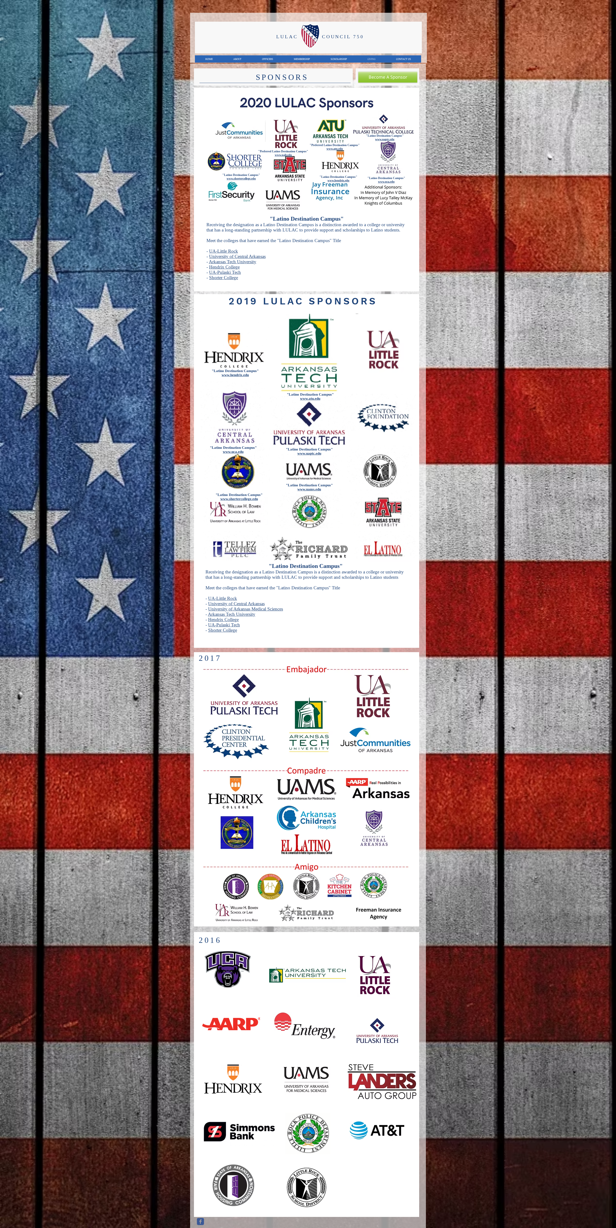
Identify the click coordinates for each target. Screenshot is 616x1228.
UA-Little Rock (223, 251)
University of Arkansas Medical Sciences (245, 608)
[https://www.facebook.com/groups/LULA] (200, 1221)
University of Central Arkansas (237, 256)
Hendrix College (224, 267)
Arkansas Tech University (232, 261)
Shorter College (223, 277)
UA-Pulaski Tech (225, 272)
